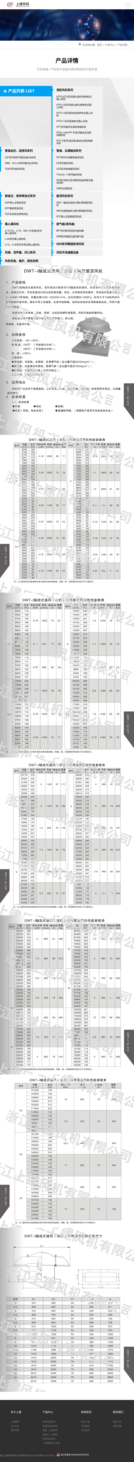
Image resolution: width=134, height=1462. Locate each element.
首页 (99, 44)
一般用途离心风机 (51, 1442)
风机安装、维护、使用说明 (21, 261)
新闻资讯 (86, 1412)
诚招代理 (117, 1425)
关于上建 (16, 1412)
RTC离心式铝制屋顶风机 (69, 216)
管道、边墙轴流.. (51, 1430)
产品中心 (110, 44)
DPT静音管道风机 (14, 208)
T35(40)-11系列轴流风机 (69, 174)
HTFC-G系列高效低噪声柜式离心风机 (74, 114)
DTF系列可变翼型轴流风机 (70, 157)
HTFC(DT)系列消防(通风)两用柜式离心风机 (74, 98)
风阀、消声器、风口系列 (20, 252)
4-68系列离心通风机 (15, 238)
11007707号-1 (49, 1455)
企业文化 (15, 1425)
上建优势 (15, 1421)
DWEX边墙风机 (64, 188)
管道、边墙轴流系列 (68, 151)
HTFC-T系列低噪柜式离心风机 (72, 121)
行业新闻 (85, 1425)
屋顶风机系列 (64, 196)
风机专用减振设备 (67, 252)
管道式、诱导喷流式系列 (20, 196)
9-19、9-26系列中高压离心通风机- (22, 244)
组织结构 (15, 1430)
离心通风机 (12, 224)
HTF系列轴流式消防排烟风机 (71, 126)
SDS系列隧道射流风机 (70, 244)
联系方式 (117, 1421)
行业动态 (85, 1430)
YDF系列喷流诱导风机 (16, 214)
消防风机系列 (64, 90)
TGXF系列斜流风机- (15, 168)
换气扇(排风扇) (65, 224)
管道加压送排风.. (51, 1425)
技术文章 (85, 1421)
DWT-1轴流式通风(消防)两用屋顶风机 (74, 204)
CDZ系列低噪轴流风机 (67, 168)
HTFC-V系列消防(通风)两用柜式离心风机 (74, 106)
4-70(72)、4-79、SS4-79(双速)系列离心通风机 (23, 232)
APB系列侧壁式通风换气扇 (70, 236)
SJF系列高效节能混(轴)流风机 (20, 157)
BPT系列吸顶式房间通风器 (70, 230)
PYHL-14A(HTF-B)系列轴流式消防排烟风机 (73, 134)
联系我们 (118, 1412)
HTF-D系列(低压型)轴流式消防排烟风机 (74, 142)
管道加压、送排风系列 (19, 151)
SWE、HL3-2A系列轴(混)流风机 (21, 163)
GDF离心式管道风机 (15, 202)
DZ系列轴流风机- (65, 163)
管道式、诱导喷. (50, 1434)
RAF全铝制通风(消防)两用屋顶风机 (74, 210)
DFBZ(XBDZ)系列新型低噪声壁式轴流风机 (74, 181)
